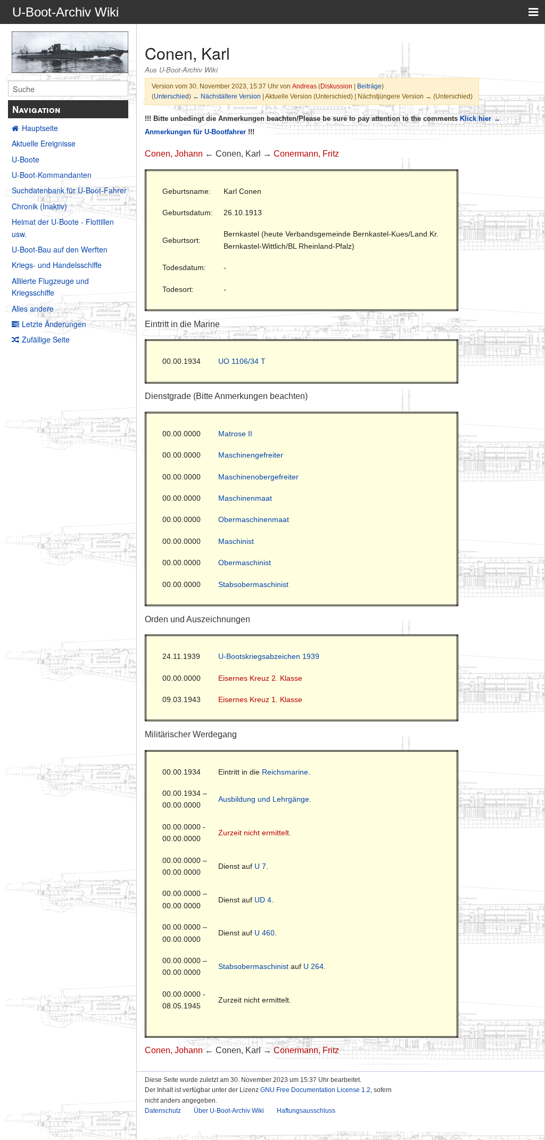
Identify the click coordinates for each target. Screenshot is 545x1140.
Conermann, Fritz (306, 153)
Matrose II (235, 433)
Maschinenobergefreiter (258, 477)
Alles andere (33, 308)
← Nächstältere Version (227, 96)
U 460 (264, 933)
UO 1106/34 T (242, 361)
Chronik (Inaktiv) (39, 206)
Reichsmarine (285, 772)
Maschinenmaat (245, 498)
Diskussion (336, 86)
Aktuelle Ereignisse (44, 143)
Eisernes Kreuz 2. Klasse (260, 678)
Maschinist (236, 541)
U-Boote (25, 159)
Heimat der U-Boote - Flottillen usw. (63, 227)
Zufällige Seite (46, 339)
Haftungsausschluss (306, 1110)
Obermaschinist (244, 562)
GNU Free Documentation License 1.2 (315, 1090)
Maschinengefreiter (250, 455)
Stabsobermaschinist (253, 584)
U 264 (313, 966)
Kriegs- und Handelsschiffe (57, 264)
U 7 (260, 866)
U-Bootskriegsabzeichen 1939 (268, 656)
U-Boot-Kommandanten (52, 174)
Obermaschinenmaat (253, 519)
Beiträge (369, 86)
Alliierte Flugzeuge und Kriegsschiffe (50, 286)
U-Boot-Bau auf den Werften (60, 249)
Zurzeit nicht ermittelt (253, 832)
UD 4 (262, 899)
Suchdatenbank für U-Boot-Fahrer (69, 190)
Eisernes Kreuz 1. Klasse (260, 699)
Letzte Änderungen (54, 324)
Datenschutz (163, 1110)
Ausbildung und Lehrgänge (263, 799)
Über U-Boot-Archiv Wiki (229, 1110)
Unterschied (171, 96)
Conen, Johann (174, 153)
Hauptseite (40, 128)
